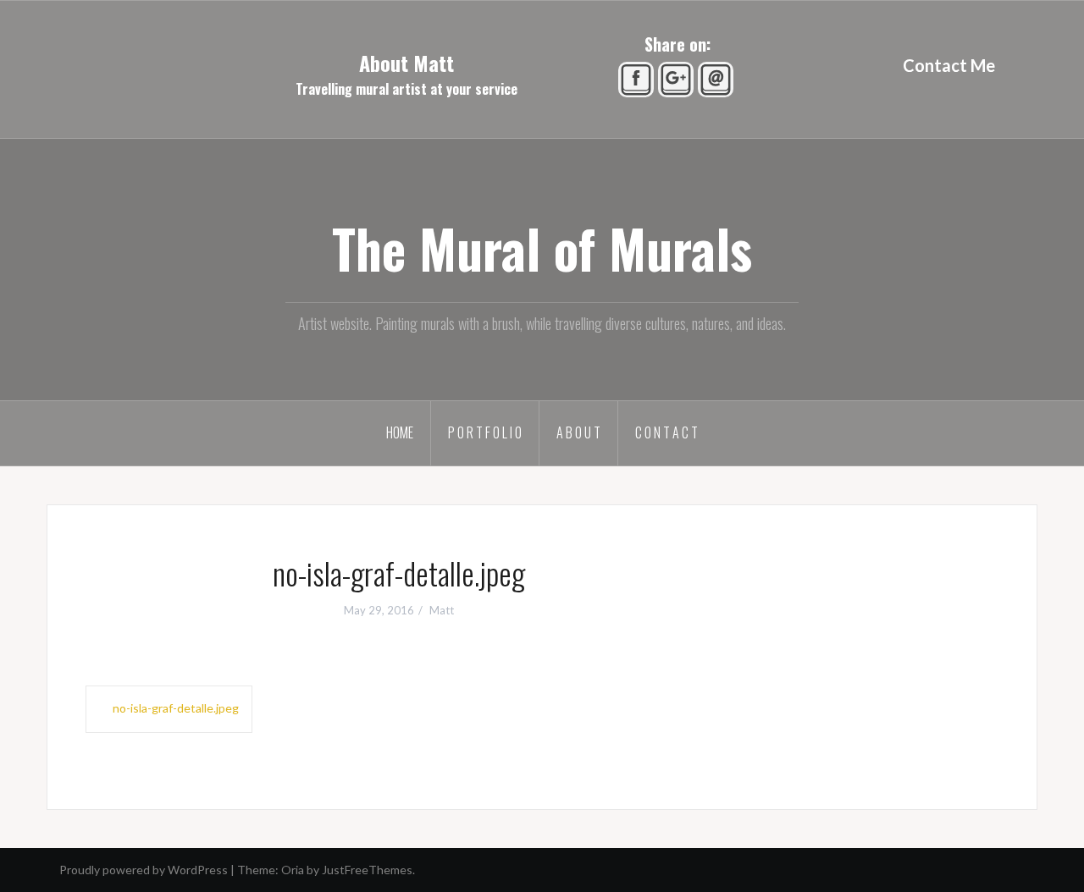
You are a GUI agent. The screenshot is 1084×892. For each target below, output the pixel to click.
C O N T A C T (666, 432)
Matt (441, 610)
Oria (292, 869)
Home (399, 432)
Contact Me (949, 65)
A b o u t (578, 432)
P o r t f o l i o (485, 432)
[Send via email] (718, 78)
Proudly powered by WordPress (143, 869)
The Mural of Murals (542, 248)
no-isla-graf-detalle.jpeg (176, 708)
